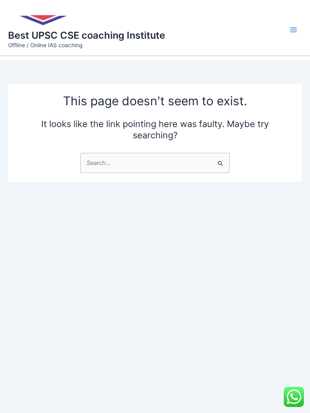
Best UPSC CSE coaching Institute (86, 35)
